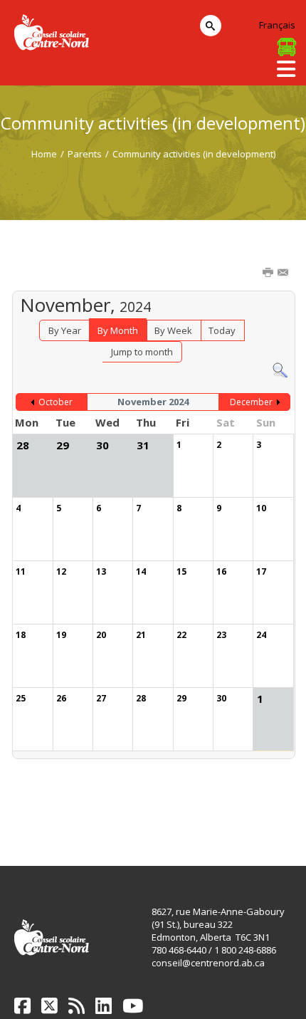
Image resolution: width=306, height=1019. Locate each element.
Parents (85, 153)
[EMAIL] (284, 273)
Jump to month (142, 351)
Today (222, 330)
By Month (117, 330)
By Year (64, 330)
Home (44, 153)
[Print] (269, 273)
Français (277, 25)
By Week (173, 330)
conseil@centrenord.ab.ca (208, 962)
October (55, 402)
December (251, 402)
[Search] (280, 369)
